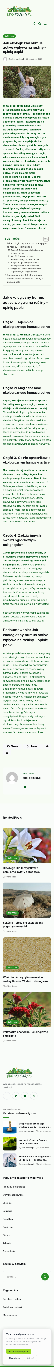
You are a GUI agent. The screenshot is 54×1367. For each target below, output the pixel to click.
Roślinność (9, 36)
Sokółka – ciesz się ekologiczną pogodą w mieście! (23, 924)
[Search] (39, 23)
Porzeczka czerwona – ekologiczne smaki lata (25, 1033)
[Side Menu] (45, 23)
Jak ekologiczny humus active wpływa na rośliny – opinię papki (27, 245)
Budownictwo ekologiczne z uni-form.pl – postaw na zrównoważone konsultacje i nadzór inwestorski (35, 1158)
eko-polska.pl (17, 59)
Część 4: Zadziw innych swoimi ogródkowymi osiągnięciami (26, 270)
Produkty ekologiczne (14, 1186)
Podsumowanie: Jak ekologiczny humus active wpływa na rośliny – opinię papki (25, 278)
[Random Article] (34, 24)
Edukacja (7, 1211)
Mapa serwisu (10, 1315)
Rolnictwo (8, 1227)
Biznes (6, 1235)
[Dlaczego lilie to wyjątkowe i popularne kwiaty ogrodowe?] (27, 845)
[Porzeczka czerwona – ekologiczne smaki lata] (27, 1009)
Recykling (8, 1219)
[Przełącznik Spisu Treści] (44, 239)
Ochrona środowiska (13, 1195)
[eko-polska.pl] (19, 11)
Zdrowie (7, 1243)
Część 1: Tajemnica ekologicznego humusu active (27, 251)
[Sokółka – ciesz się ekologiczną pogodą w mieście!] (27, 900)
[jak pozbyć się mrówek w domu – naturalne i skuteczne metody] (9, 1143)
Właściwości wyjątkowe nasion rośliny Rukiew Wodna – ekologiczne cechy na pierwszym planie (26, 979)
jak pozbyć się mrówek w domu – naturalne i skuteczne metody (33, 1142)
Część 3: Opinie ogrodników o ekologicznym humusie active (25, 264)
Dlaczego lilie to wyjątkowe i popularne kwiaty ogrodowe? (21, 869)
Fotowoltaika (9, 1251)
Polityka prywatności (13, 1307)
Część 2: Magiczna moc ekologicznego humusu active (25, 257)
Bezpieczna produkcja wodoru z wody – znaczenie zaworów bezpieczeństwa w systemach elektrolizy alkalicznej (34, 1125)
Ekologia (7, 1203)
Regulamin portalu (12, 1299)
